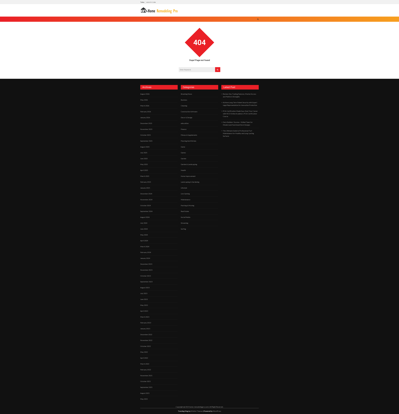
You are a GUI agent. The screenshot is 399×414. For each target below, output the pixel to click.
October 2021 (145, 381)
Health (183, 170)
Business (184, 100)
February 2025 (145, 182)
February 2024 (145, 252)
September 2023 (146, 282)
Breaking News (186, 94)
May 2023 (144, 305)
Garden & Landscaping (189, 164)
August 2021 (145, 393)
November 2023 (146, 270)
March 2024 (144, 246)
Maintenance (185, 200)
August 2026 (145, 94)
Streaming (184, 223)
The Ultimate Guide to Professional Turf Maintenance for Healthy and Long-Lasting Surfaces (238, 133)
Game (183, 147)
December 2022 (146, 334)
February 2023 (145, 323)
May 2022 (144, 352)
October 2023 (145, 276)
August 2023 (145, 288)
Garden (183, 158)
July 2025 (143, 153)
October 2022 (145, 346)
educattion (185, 123)
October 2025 (145, 135)
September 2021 (146, 387)
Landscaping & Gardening (190, 182)
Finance (183, 129)
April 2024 (144, 241)
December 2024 (146, 194)
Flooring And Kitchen (188, 141)
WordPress (217, 411)
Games (183, 153)
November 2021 (146, 375)
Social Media (185, 217)
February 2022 (145, 370)
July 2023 (143, 293)
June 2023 (144, 299)
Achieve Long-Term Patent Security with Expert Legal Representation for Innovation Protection (240, 103)
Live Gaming (185, 194)
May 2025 (144, 164)
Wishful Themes (197, 411)
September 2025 (146, 141)
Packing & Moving (187, 205)
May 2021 (144, 399)
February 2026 (145, 112)
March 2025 (144, 176)
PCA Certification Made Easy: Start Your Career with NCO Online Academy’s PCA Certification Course (240, 113)
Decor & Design (186, 117)
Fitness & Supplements (189, 135)
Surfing (183, 229)
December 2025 (146, 123)
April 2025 (144, 170)
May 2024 (144, 235)
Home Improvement (188, 176)
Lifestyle (184, 188)
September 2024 (146, 211)
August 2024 (145, 217)
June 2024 (144, 229)
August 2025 (145, 147)
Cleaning (184, 106)
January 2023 (145, 329)
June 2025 (144, 158)
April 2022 (144, 358)
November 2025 (146, 129)
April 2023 (144, 311)
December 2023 (146, 264)
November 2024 (146, 200)
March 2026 (144, 106)
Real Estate (185, 211)
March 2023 (144, 317)
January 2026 (145, 117)
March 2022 (144, 364)
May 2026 (144, 100)
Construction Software (189, 112)
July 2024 (143, 223)
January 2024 (145, 258)
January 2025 (145, 188)
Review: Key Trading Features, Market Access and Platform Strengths (239, 95)
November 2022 (146, 340)
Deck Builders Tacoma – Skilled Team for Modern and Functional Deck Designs (238, 123)
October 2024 (145, 205)
